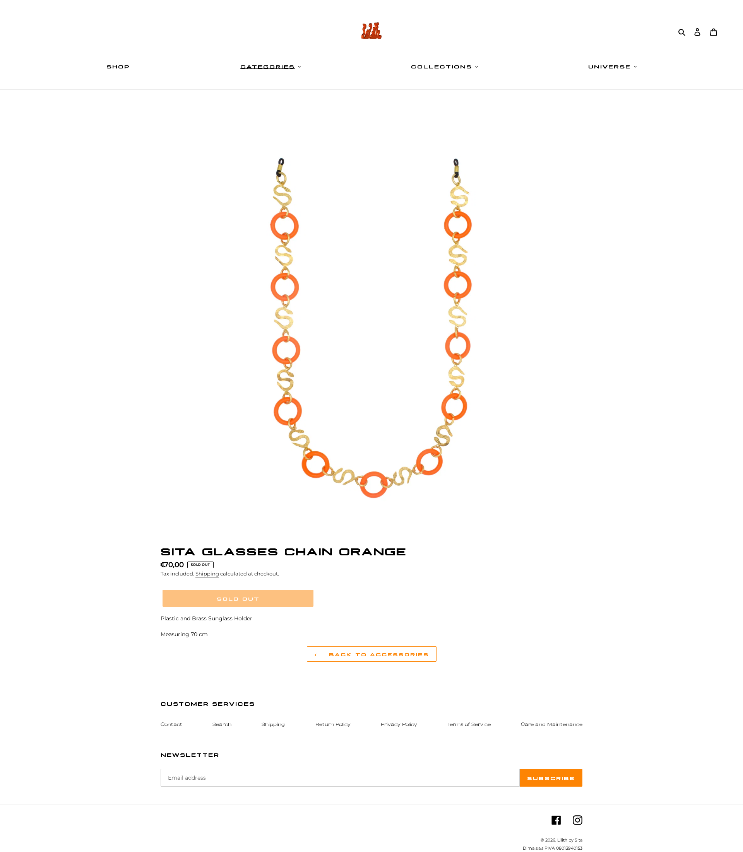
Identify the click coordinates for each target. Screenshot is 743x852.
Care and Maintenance (551, 724)
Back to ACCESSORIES (377, 654)
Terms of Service (469, 724)
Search (221, 724)
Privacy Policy (399, 724)
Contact (171, 724)
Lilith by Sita (569, 840)
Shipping (207, 573)
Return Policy (333, 724)
